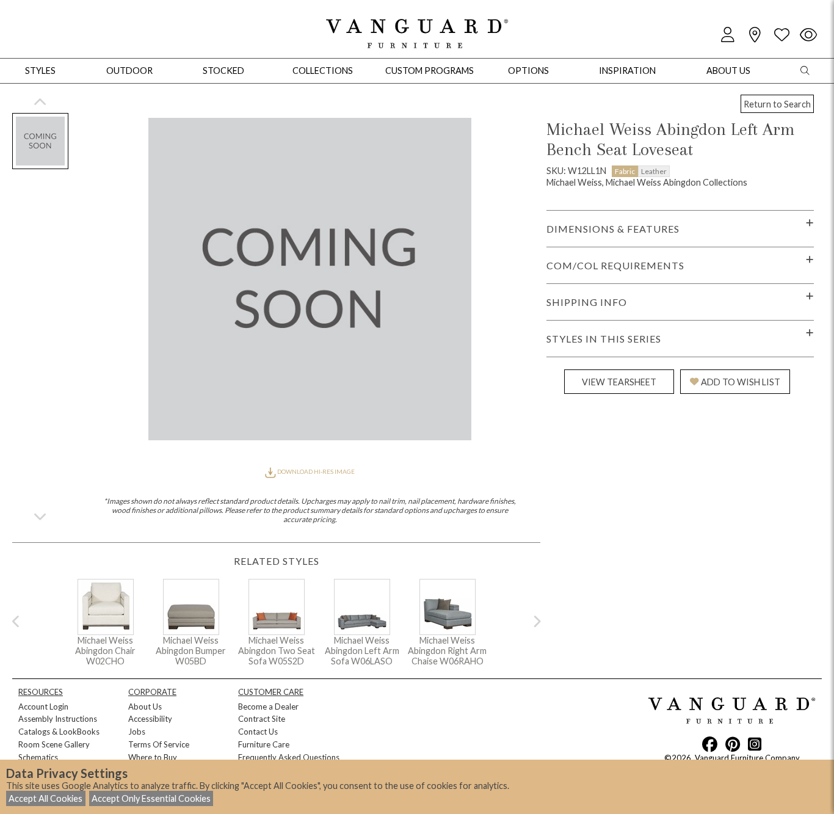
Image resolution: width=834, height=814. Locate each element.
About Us (145, 706)
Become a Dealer (268, 706)
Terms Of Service (158, 744)
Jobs (136, 731)
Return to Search (777, 104)
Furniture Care (263, 744)
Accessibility (150, 719)
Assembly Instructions (57, 719)
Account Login (43, 706)
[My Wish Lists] (781, 35)
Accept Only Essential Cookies (151, 798)
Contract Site (261, 719)
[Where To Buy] (754, 35)
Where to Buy (152, 757)
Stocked (223, 70)
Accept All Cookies (45, 798)
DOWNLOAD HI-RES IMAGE (315, 471)
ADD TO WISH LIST (740, 382)
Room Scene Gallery (54, 744)
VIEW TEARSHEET (619, 382)
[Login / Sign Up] (727, 35)
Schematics (38, 757)
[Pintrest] (732, 744)
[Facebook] (709, 744)
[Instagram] (754, 744)
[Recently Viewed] (808, 35)
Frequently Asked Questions (288, 757)
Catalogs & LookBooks (59, 731)
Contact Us (258, 731)
